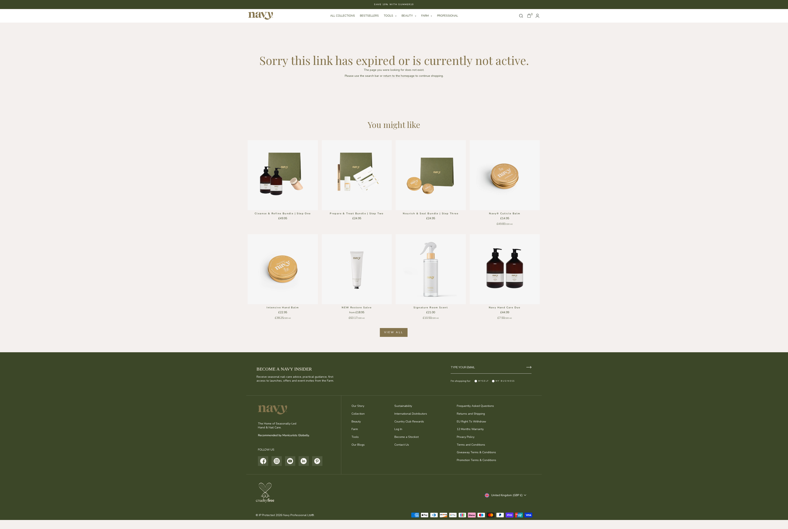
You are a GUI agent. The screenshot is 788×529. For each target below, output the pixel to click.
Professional (447, 16)
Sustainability (403, 406)
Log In (398, 429)
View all (393, 332)
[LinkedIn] (304, 461)
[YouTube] (290, 461)
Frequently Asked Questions (475, 406)
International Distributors (410, 414)
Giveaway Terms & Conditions (476, 452)
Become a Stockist (406, 437)
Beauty (408, 16)
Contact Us (401, 445)
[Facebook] (263, 461)
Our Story (358, 406)
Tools (389, 16)
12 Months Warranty (470, 429)
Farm (425, 16)
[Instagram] (276, 461)
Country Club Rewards (409, 421)
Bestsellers (369, 16)
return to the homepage (399, 76)
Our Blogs (358, 445)
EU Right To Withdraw (471, 421)
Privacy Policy (465, 437)
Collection (358, 414)
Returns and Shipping (471, 414)
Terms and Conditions (471, 445)
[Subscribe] (528, 367)
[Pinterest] (317, 461)
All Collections (342, 16)
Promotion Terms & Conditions (476, 460)
